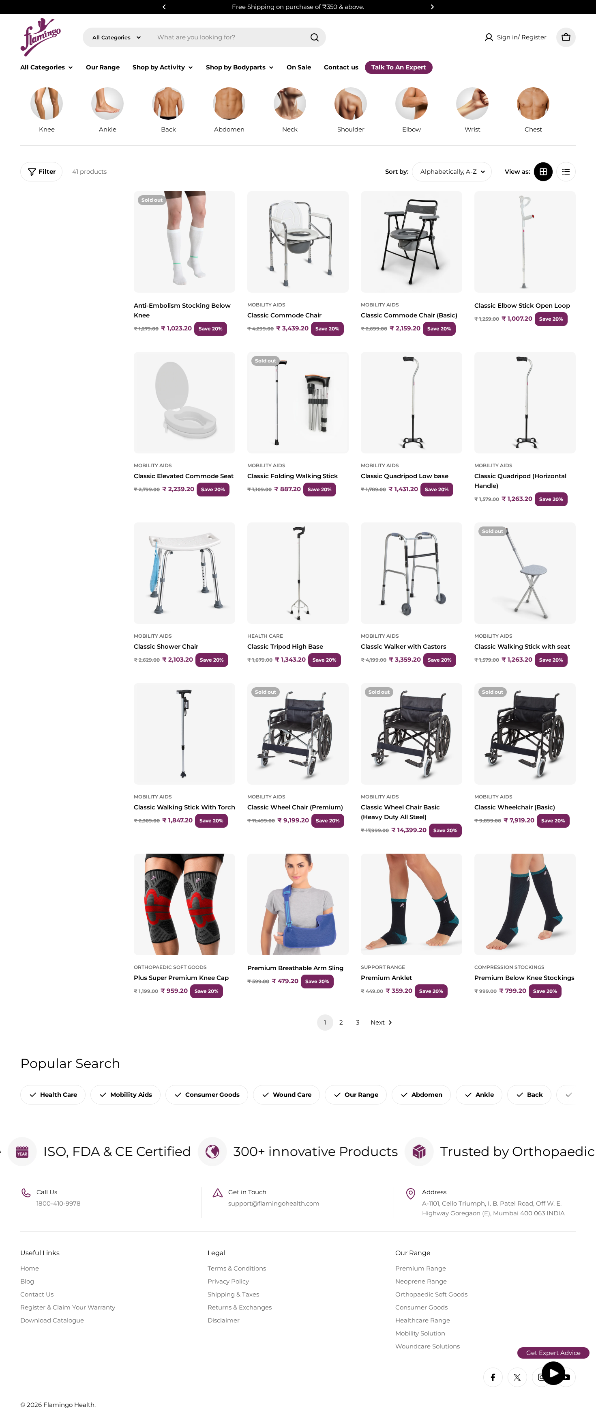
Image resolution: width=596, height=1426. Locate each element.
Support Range (383, 967)
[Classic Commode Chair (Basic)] (411, 242)
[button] (164, 7)
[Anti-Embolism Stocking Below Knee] (184, 242)
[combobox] (204, 37)
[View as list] (566, 171)
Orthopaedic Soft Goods (170, 967)
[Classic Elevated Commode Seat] (184, 402)
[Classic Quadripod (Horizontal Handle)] (525, 402)
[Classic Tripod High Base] (298, 573)
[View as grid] (543, 171)
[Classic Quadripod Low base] (411, 402)
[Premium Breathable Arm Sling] (298, 904)
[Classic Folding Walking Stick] (298, 402)
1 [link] (325, 1022)
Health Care (265, 636)
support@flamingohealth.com (273, 1203)
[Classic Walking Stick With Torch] (184, 734)
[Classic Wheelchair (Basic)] (525, 734)
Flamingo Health (68, 1405)
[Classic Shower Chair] (184, 573)
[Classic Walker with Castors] (411, 573)
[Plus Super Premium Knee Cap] (184, 904)
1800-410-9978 (58, 1203)
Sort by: (397, 171)
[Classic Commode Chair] (298, 242)
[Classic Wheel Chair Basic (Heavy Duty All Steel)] (411, 734)
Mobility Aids (266, 305)
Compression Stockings (509, 967)
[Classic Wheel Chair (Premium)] (298, 734)
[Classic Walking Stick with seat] (525, 573)
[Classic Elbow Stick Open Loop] (525, 242)
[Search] (314, 37)
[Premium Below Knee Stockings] (525, 904)
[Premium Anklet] (411, 904)
